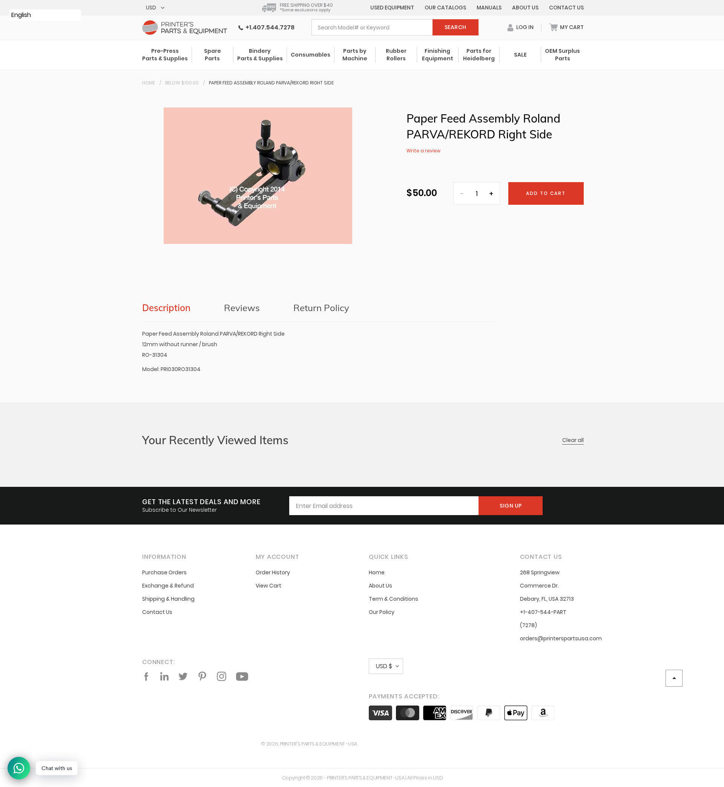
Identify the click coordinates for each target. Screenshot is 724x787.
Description (166, 307)
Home (148, 83)
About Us (525, 7)
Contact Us (566, 7)
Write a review (423, 150)
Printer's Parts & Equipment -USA (318, 743)
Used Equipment (392, 7)
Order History (273, 572)
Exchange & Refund (168, 585)
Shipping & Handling (168, 599)
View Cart (268, 585)
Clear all (573, 440)
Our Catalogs (445, 7)
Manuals (489, 7)
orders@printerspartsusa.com (561, 638)
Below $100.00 (182, 83)
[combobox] (395, 27)
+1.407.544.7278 (269, 27)
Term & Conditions (393, 599)
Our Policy (381, 612)
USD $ (384, 666)
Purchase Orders (164, 572)
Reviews (242, 307)
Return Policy (321, 307)
